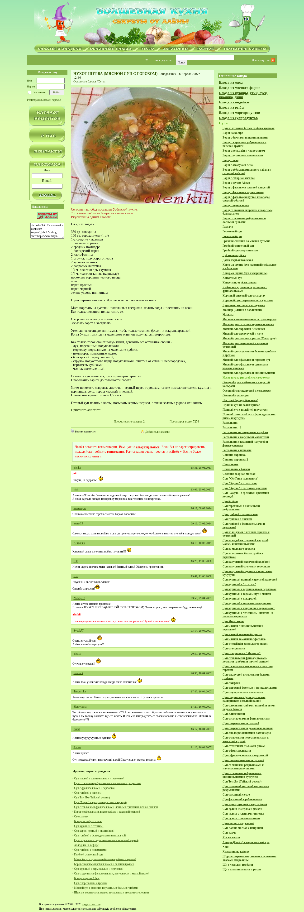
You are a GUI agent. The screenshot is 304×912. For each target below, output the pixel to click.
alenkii (77, 467)
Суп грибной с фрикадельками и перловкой (100, 835)
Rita (76, 561)
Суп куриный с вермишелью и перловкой (98, 868)
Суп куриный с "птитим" (89, 826)
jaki (76, 489)
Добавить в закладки (157, 431)
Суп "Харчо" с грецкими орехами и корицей (100, 802)
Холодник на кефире (86, 845)
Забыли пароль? (51, 99)
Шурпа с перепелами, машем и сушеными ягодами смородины (111, 892)
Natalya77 (79, 598)
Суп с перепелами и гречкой (90, 883)
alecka (77, 653)
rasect (77, 729)
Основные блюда (84, 81)
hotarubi (78, 673)
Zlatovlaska (80, 706)
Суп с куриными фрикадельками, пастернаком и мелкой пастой (111, 873)
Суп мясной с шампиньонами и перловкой (99, 778)
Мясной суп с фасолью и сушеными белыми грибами (106, 887)
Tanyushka (80, 691)
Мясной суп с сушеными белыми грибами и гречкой (105, 859)
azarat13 (78, 523)
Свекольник (81, 816)
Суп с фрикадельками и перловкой (94, 788)
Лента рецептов (261, 60)
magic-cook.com (91, 904)
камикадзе (80, 508)
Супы (101, 81)
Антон (77, 747)
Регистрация (34, 99)
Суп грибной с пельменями (90, 849)
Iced (76, 576)
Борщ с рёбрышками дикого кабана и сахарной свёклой (107, 811)
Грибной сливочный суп (88, 854)
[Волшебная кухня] (152, 23)
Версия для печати (85, 431)
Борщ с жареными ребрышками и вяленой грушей (104, 864)
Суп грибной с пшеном (87, 792)
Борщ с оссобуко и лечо (88, 821)
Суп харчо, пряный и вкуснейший (94, 830)
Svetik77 (79, 630)
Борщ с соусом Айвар (87, 878)
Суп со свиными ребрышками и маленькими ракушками (107, 783)
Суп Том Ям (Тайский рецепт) (92, 797)
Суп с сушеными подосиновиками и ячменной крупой (106, 840)
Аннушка (79, 543)
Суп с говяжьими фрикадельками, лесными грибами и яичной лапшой (116, 807)
